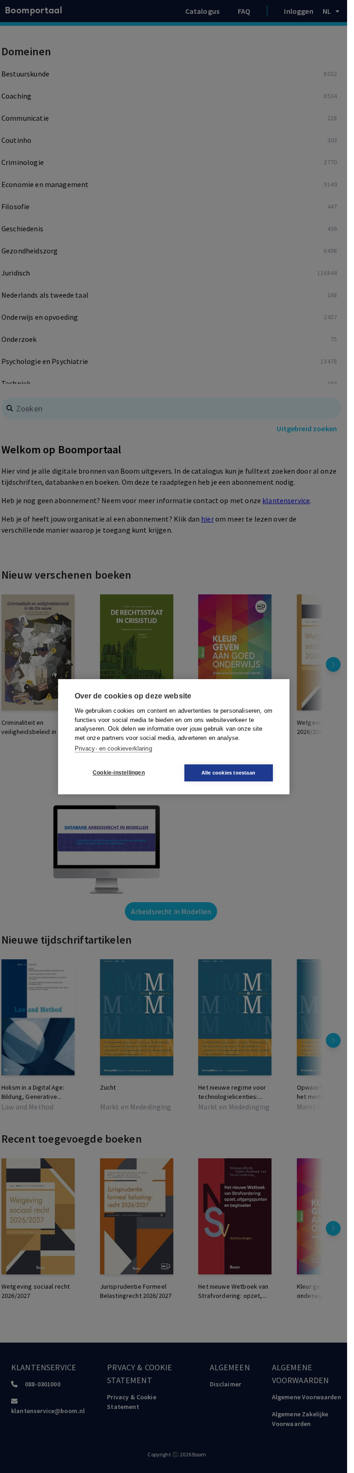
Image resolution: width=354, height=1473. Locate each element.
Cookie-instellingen (119, 772)
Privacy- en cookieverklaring (113, 748)
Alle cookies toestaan (228, 772)
